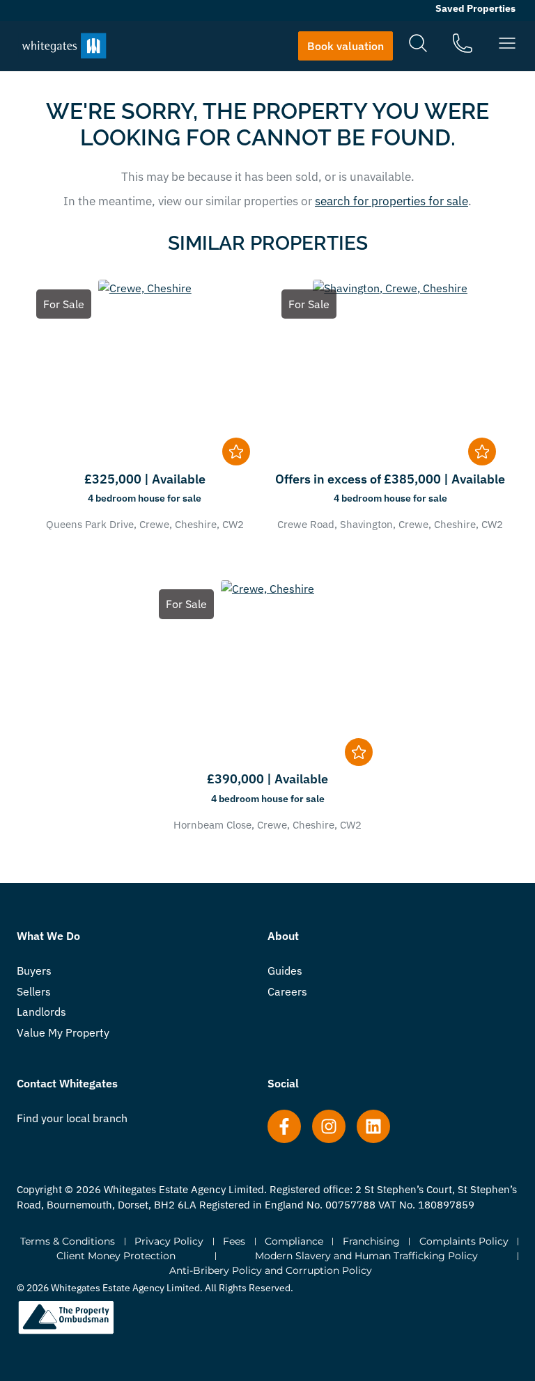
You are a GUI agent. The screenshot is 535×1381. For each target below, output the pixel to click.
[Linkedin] (373, 1126)
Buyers (34, 970)
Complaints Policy (464, 1241)
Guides (285, 970)
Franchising (371, 1241)
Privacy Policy (168, 1241)
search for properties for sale (391, 201)
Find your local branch (72, 1118)
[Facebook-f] (284, 1126)
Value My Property (63, 1032)
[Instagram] (329, 1126)
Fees (234, 1241)
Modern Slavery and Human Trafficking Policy (366, 1256)
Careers (287, 991)
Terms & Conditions (67, 1241)
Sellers (34, 991)
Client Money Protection (116, 1256)
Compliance (294, 1241)
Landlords (41, 1012)
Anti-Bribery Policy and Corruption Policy (270, 1270)
